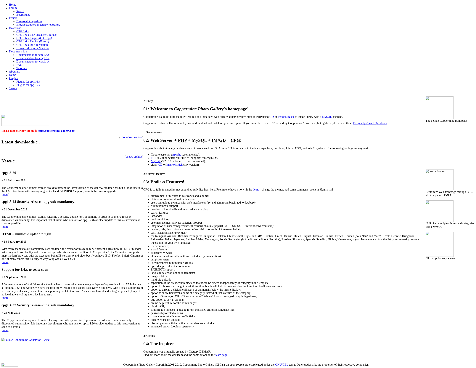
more (5, 194)
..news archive (134, 156)
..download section (131, 137)
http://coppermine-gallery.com (56, 130)
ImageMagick (286, 116)
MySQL (327, 116)
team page (221, 354)
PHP (153, 157)
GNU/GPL (281, 364)
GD (271, 116)
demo (256, 189)
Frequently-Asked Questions (370, 123)
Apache (176, 154)
